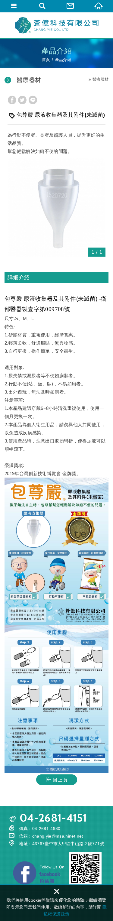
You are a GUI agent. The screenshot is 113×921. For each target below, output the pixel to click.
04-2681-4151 (53, 817)
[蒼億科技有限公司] (56, 25)
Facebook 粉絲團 (38, 873)
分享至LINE (32, 100)
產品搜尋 (42, 6)
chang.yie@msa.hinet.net (57, 836)
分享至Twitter (22, 100)
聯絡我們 (71, 6)
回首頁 (99, 6)
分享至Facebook (12, 100)
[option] (56, 207)
